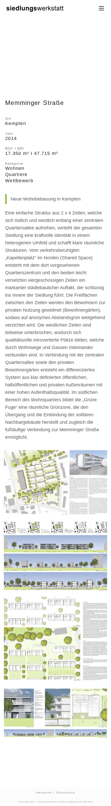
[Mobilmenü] (102, 8)
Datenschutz (66, 792)
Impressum (44, 792)
